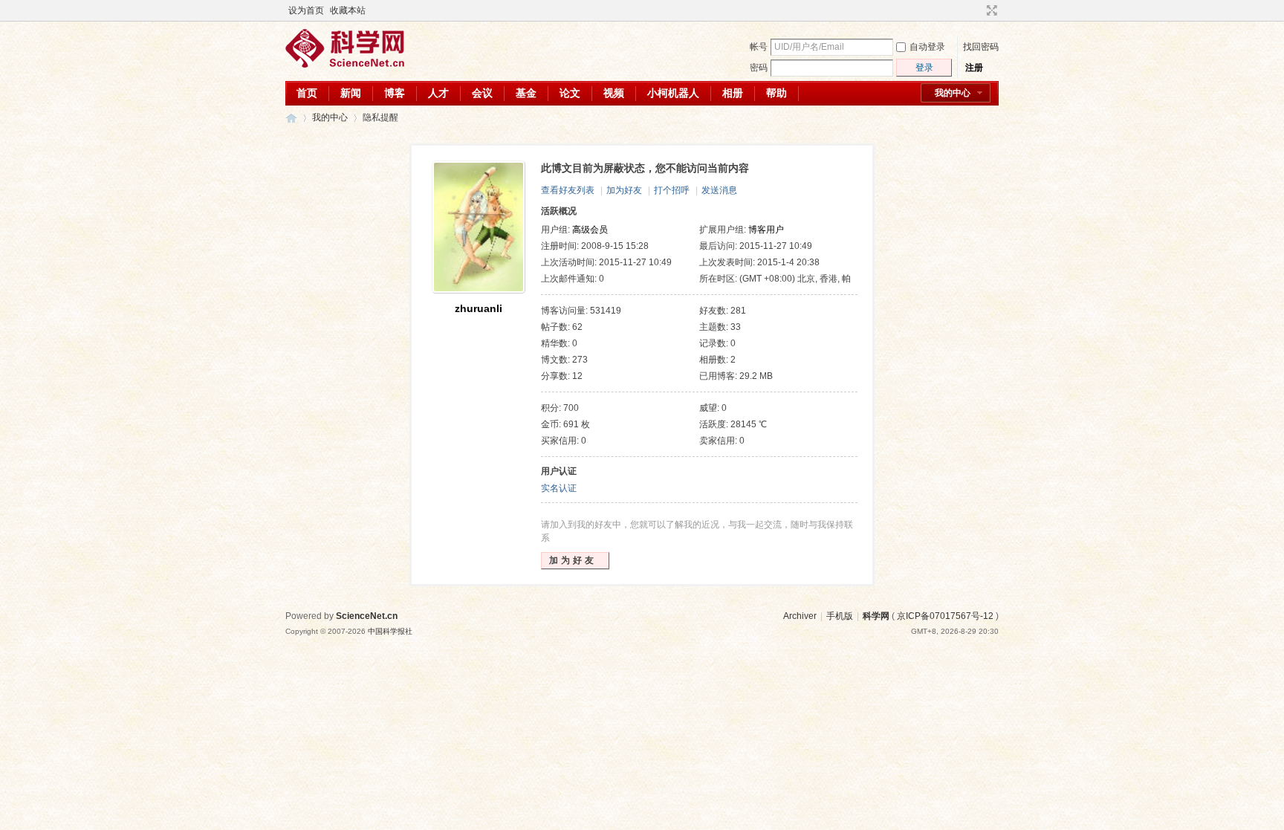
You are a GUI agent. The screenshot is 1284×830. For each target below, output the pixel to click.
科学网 (291, 118)
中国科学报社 (390, 631)
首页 (306, 93)
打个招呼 (672, 190)
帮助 (776, 93)
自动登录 (927, 47)
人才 (438, 93)
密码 (759, 67)
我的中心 (952, 93)
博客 (394, 93)
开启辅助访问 (978, 10)
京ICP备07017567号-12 (945, 616)
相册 (732, 93)
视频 (613, 93)
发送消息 (719, 190)
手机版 (839, 616)
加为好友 (624, 190)
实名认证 (559, 488)
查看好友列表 (567, 190)
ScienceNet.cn (367, 616)
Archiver (800, 616)
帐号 (759, 47)
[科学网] (344, 64)
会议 (482, 93)
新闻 (350, 93)
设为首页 (306, 10)
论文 (570, 93)
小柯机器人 (673, 93)
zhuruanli (478, 308)
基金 (526, 93)
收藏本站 (348, 10)
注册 (974, 67)
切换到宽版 (990, 10)
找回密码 (981, 47)
